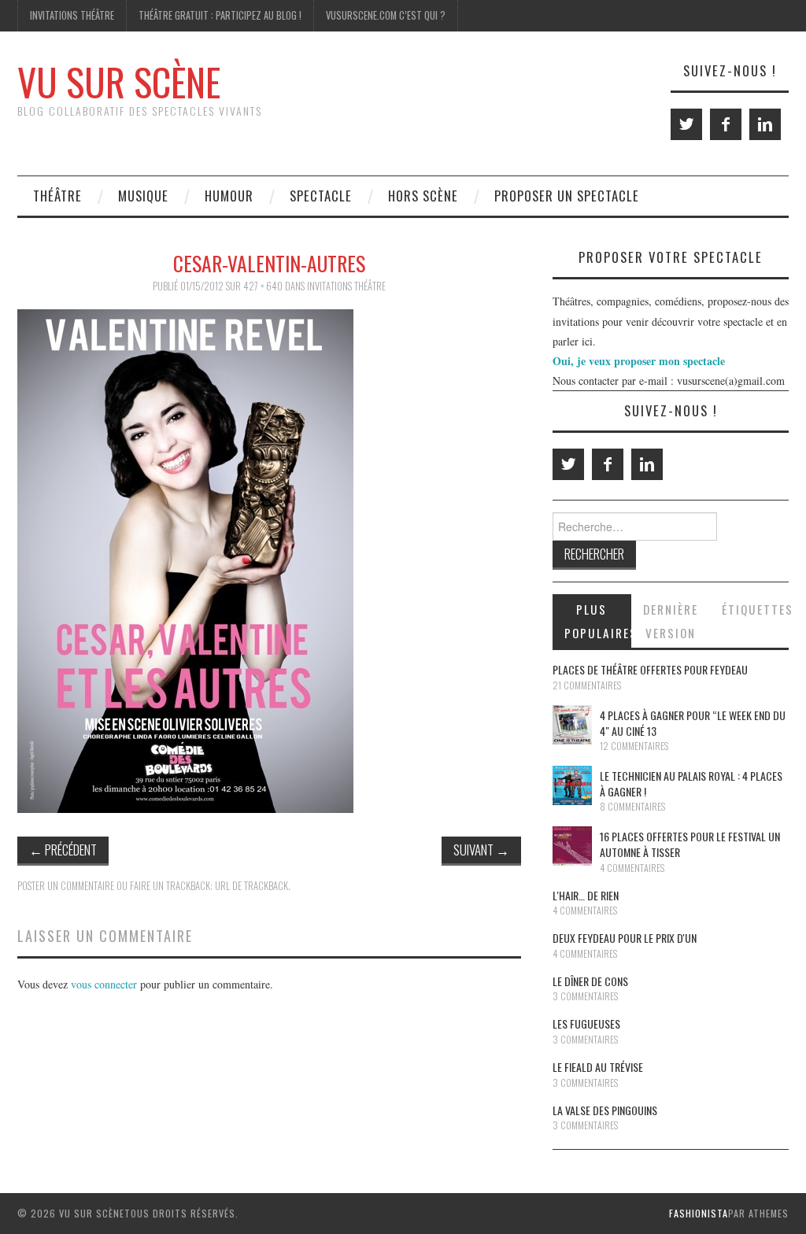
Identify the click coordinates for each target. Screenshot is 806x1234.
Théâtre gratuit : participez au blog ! (220, 15)
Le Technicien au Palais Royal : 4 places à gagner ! (691, 783)
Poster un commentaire (65, 885)
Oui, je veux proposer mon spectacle (639, 361)
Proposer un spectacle (566, 195)
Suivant (481, 849)
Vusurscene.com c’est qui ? (386, 15)
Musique (143, 195)
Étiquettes (755, 609)
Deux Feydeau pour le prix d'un (625, 937)
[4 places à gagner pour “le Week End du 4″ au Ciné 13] (572, 724)
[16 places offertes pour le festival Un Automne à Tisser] (572, 846)
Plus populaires (597, 620)
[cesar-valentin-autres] (185, 559)
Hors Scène (423, 195)
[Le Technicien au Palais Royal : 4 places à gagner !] (572, 785)
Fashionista (698, 1213)
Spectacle (321, 195)
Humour (229, 195)
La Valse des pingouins (605, 1110)
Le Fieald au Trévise (598, 1067)
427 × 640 (263, 286)
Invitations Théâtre (72, 15)
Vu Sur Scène (118, 81)
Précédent (63, 849)
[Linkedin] (765, 124)
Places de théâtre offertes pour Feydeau (650, 669)
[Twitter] (686, 124)
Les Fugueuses (586, 1023)
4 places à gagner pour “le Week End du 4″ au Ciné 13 (693, 723)
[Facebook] (725, 124)
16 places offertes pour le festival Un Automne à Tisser (690, 844)
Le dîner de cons (590, 981)
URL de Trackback (251, 885)
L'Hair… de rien (586, 895)
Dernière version (670, 620)
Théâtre (57, 195)
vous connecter (104, 984)
